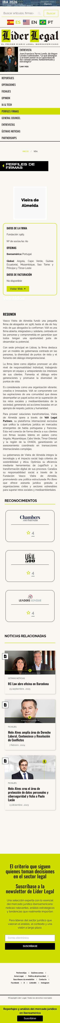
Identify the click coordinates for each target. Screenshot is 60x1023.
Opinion (6, 98)
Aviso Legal (19, 976)
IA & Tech (7, 105)
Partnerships (9, 138)
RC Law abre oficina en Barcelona (28, 683)
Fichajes (6, 91)
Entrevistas (8, 125)
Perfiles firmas (10, 111)
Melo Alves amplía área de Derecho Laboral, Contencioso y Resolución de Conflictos (29, 736)
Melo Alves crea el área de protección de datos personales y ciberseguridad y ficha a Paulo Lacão (28, 794)
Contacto (42, 979)
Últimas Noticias (11, 131)
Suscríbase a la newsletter (23, 979)
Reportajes (8, 78)
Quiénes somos (37, 973)
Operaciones (9, 85)
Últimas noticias (16, 678)
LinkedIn (32, 983)
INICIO (25, 151)
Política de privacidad (37, 976)
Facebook (15, 983)
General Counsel (11, 118)
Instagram (45, 983)
